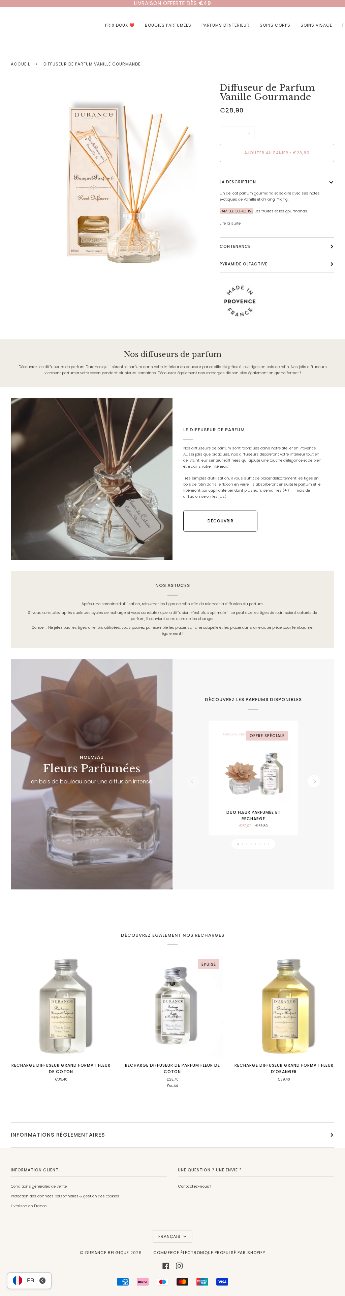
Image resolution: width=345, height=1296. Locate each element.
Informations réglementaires (58, 1134)
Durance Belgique (107, 1252)
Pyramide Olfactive (244, 264)
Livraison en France (28, 1206)
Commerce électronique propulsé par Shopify (209, 1252)
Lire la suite (230, 223)
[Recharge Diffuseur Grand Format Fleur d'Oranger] (283, 1006)
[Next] (314, 781)
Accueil (20, 64)
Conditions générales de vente (39, 1186)
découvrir (220, 521)
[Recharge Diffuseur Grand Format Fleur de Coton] (61, 1006)
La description (238, 182)
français (170, 1236)
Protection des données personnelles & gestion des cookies (65, 1196)
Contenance (235, 246)
